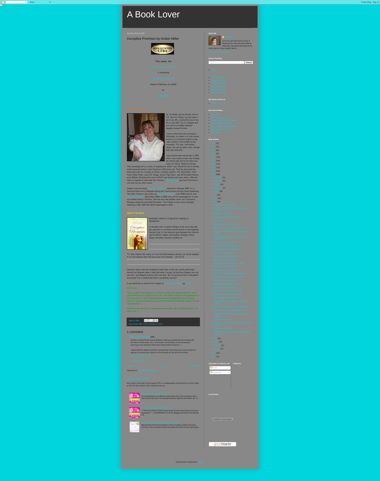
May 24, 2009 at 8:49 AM (141, 356)
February (217, 345)
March (216, 342)
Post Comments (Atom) (147, 370)
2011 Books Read (218, 83)
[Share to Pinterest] (156, 320)
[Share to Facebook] (153, 320)
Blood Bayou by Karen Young (225, 270)
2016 (213, 150)
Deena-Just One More (220, 117)
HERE (188, 283)
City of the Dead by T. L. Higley (225, 224)
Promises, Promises (157, 188)
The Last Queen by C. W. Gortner (226, 217)
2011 (213, 168)
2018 (213, 143)
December (217, 177)
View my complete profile (219, 52)
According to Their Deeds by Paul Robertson (231, 307)
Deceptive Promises (163, 78)
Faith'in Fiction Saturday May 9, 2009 (228, 291)
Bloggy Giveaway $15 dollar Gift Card (156, 408)
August (216, 191)
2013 (213, 161)
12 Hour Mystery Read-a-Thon (225, 298)
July (215, 195)
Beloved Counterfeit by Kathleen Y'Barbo (229, 274)
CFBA (145, 324)
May (215, 202)
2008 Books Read (218, 92)
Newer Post (132, 366)
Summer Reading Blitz (222, 214)
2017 (213, 147)
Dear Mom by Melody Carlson (225, 267)
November (217, 181)
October (216, 184)
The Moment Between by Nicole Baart (228, 277)
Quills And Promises (166, 194)
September (218, 188)
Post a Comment (137, 361)
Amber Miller (163, 95)
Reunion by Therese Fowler (224, 253)
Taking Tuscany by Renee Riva (225, 280)
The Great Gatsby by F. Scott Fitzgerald (228, 310)
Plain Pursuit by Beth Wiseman (225, 256)
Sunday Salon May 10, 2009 (224, 287)
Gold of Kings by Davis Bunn (224, 260)
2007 (213, 357)
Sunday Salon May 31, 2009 (224, 205)
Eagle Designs (172, 180)
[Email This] (145, 320)
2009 (213, 174)
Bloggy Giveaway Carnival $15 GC (155, 394)
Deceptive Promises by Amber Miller (227, 249)
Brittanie (228, 37)
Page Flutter (216, 132)
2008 (213, 353)
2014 (213, 157)
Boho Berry (215, 114)
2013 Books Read (218, 77)
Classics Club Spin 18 (138, 379)
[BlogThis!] (148, 320)
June (215, 198)
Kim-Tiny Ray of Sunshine (221, 123)
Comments (216, 372)
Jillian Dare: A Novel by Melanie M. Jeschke (230, 228)
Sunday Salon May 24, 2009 (224, 242)
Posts (214, 368)
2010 (213, 171)
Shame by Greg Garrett (222, 319)
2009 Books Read (218, 89)
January (216, 349)
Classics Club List (218, 103)
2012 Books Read (218, 80)
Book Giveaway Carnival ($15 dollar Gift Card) (160, 423)
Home (163, 366)
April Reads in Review (222, 328)
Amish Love (218, 221)
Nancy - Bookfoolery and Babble (224, 126)
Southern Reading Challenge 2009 (227, 294)
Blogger (201, 462)
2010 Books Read (218, 87)
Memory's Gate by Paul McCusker (226, 284)
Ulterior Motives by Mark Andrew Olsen (228, 263)
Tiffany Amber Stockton (140, 337)
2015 (213, 154)
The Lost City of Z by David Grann (226, 246)
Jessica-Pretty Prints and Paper (223, 120)
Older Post (194, 366)
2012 (213, 164)
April (215, 338)
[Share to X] (151, 320)
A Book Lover (153, 14)
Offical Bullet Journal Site (221, 129)
